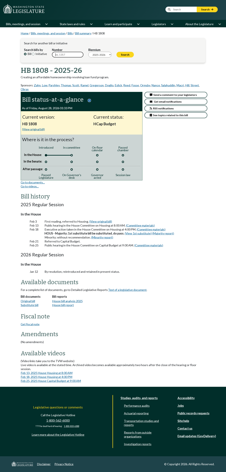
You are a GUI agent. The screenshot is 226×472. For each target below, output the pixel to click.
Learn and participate (118, 24)
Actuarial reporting (136, 413)
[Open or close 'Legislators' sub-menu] (172, 24)
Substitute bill (29, 305)
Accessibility (186, 398)
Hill (187, 85)
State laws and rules (72, 24)
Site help (183, 421)
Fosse (135, 85)
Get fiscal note (30, 324)
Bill (29, 54)
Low (44, 85)
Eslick (118, 85)
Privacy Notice (63, 464)
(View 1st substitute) (138, 233)
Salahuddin (168, 85)
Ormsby (145, 85)
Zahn (37, 85)
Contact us (185, 428)
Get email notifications (167, 101)
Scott (75, 85)
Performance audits (137, 405)
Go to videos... (30, 186)
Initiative (41, 54)
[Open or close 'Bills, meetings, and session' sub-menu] (46, 24)
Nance (155, 85)
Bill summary (83, 33)
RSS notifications (163, 108)
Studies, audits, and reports (139, 398)
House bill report (63, 305)
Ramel (84, 85)
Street (195, 85)
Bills (70, 33)
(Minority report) (102, 237)
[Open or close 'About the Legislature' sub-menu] (219, 24)
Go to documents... (33, 182)
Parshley (54, 85)
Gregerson (97, 85)
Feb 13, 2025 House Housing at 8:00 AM (46, 373)
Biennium (94, 50)
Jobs (181, 405)
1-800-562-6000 (58, 420)
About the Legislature (199, 24)
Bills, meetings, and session (23, 24)
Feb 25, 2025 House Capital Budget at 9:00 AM (51, 381)
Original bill (28, 301)
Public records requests (193, 413)
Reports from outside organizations (138, 434)
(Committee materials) (140, 225)
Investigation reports (137, 444)
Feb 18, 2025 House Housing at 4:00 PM (46, 377)
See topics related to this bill (170, 115)
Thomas (66, 85)
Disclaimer (44, 464)
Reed (126, 85)
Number (57, 50)
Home (25, 33)
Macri (180, 85)
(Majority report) (163, 233)
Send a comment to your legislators (174, 94)
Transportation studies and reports (141, 423)
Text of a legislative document (127, 290)
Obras (25, 89)
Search (205, 9)
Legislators (159, 24)
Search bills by (33, 50)
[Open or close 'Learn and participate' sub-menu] (138, 24)
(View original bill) (33, 129)
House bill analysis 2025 (67, 301)
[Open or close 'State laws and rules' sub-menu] (91, 24)
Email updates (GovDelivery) (197, 436)
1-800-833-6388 (71, 426)
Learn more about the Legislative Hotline (58, 434)
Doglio (109, 85)
